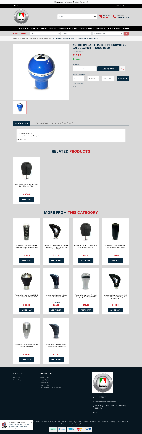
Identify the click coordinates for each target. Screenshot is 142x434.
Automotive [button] (24, 28)
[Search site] (95, 16)
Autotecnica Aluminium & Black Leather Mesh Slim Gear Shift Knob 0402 (26, 247)
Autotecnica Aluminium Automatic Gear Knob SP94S (26, 345)
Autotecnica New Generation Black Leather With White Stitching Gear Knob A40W (56, 247)
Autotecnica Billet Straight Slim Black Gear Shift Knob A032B (115, 246)
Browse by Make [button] (113, 28)
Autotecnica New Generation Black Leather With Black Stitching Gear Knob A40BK (115, 296)
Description (21, 123)
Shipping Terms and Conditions (50, 388)
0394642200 (123, 17)
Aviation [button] (34, 28)
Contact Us (17, 380)
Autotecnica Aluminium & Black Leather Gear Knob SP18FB (56, 296)
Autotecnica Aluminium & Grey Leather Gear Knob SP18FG (56, 345)
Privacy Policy (44, 380)
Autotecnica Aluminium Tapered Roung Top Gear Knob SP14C (86, 296)
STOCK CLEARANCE (87, 28)
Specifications (40, 123)
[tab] (21, 123)
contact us (120, 5)
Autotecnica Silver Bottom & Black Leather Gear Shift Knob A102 (26, 296)
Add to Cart (108, 69)
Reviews (56, 123)
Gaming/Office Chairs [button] (68, 28)
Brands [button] (126, 28)
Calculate (122, 78)
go (126, 34)
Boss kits (53, 28)
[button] (122, 68)
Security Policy (45, 385)
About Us (16, 377)
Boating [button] (44, 28)
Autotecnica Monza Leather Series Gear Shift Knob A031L (26, 185)
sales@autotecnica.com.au (105, 401)
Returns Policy (44, 382)
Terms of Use (44, 377)
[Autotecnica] (21, 16)
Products (100, 28)
